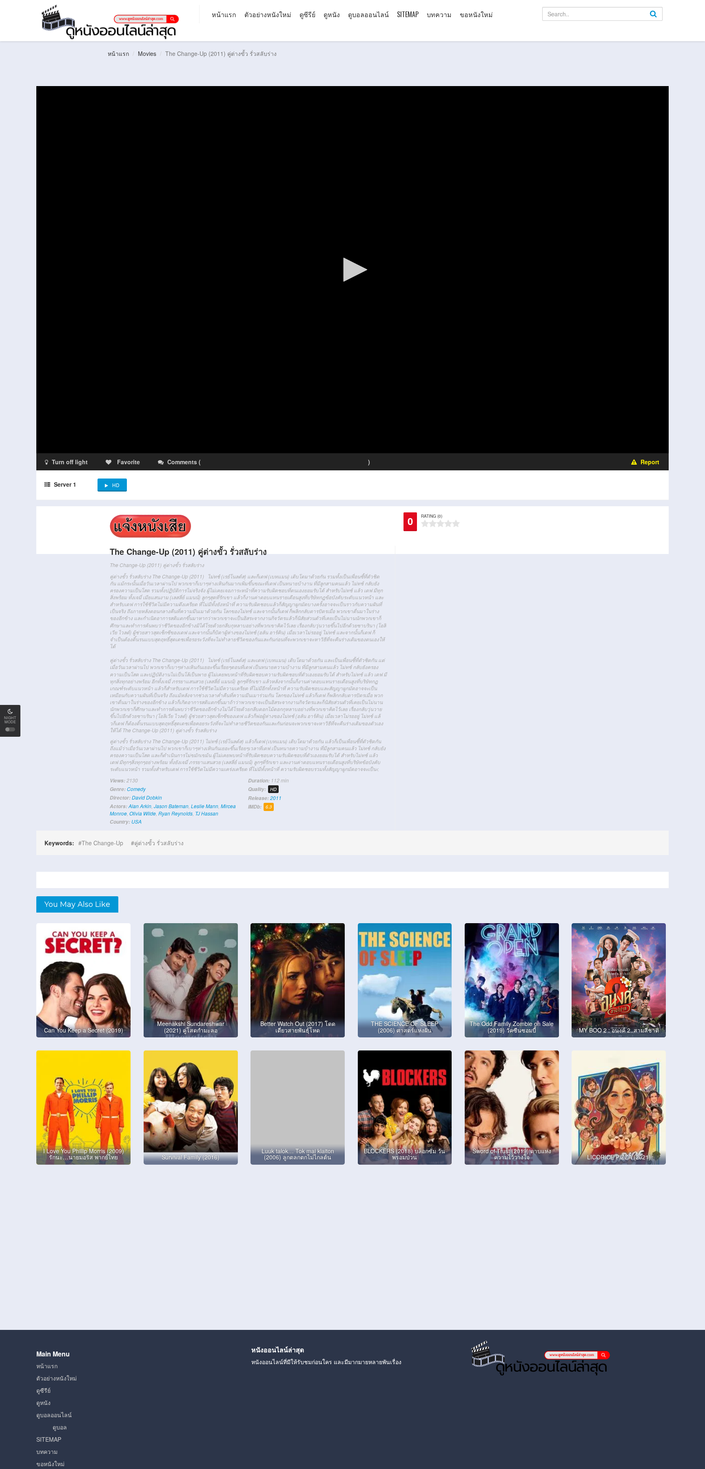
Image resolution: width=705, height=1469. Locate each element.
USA (136, 821)
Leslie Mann (204, 805)
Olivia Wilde (142, 813)
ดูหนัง (332, 14)
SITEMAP (408, 14)
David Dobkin (147, 797)
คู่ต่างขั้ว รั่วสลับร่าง (159, 843)
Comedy (136, 788)
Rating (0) (431, 516)
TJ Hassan (206, 813)
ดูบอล (60, 1427)
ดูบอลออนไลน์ (368, 14)
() (250, 462)
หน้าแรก (224, 14)
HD (116, 484)
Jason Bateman (171, 805)
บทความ (439, 14)
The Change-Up (102, 843)
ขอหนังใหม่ (476, 14)
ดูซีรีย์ (307, 14)
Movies (147, 53)
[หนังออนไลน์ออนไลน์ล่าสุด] (111, 21)
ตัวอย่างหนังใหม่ (267, 14)
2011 (276, 797)
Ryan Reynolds (175, 813)
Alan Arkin (140, 805)
